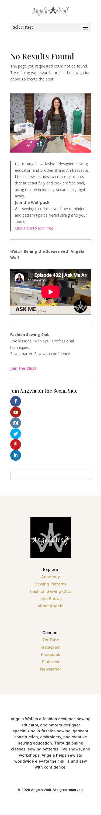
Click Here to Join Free (34, 228)
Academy (50, 576)
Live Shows (51, 598)
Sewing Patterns (51, 584)
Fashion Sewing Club (50, 591)
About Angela (50, 605)
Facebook (50, 654)
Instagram (51, 647)
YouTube (50, 639)
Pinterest (50, 661)
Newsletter (50, 669)
